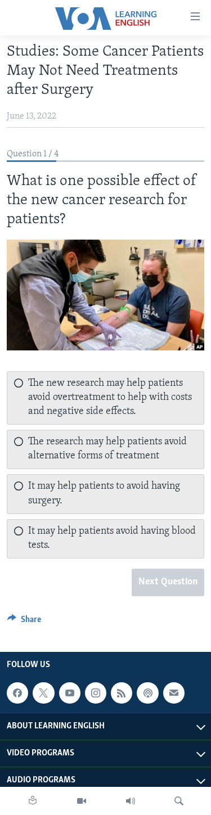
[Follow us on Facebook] (17, 693)
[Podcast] (147, 693)
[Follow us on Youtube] (69, 693)
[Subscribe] (174, 693)
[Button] (24, 622)
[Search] (179, 801)
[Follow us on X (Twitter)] (43, 693)
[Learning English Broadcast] (130, 801)
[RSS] (121, 693)
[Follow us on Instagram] (95, 693)
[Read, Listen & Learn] (32, 801)
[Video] (81, 801)
